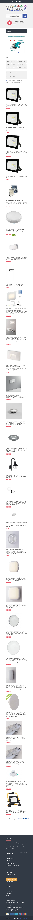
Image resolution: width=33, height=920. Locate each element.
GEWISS (8, 65)
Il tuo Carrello (15, 1)
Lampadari (14, 73)
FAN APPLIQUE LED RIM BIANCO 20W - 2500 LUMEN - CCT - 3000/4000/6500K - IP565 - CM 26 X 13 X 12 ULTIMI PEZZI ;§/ (16, 258)
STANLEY (9, 68)
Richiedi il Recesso (11, 879)
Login (20, 1)
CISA (15, 62)
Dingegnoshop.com (22, 918)
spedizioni (9, 872)
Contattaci (9, 893)
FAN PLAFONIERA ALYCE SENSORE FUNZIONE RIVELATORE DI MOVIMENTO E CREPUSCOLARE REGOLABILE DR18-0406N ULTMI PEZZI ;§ (16, 524)
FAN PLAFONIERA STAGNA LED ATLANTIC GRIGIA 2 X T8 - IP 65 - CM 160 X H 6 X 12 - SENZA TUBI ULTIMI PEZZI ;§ (16, 763)
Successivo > (25, 818)
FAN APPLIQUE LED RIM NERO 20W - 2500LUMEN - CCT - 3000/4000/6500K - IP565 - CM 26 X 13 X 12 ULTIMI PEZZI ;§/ (15, 284)
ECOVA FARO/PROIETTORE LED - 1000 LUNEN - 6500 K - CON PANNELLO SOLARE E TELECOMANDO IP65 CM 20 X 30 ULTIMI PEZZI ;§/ (16, 202)
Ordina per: (13, 80)
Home (7, 73)
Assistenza (9, 891)
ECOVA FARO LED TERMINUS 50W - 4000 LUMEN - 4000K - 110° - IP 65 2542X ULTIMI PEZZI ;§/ (16, 176)
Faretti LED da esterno (11, 77)
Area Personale (10, 858)
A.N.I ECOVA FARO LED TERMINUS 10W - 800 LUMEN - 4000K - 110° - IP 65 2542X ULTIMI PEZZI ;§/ (16, 105)
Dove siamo (9, 889)
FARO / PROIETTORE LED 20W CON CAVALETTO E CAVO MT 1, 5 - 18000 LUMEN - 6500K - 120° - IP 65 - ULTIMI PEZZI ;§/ (16, 811)
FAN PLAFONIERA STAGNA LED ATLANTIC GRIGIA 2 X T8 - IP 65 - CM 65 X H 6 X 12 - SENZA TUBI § (15, 739)
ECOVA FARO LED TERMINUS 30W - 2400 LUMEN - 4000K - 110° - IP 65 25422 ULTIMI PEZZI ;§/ (16, 152)
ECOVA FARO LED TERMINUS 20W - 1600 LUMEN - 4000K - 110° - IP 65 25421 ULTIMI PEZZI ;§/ (16, 129)
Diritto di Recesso (11, 874)
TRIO (19, 68)
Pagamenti (9, 870)
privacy (8, 877)
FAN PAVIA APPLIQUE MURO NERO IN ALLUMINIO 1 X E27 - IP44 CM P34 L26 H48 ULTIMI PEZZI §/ (16, 476)
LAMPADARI (22, 65)
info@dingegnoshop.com (15, 910)
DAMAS (20, 62)
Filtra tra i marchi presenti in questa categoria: (15, 83)
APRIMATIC (9, 62)
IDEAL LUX (15, 65)
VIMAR (24, 68)
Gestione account (11, 863)
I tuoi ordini (9, 861)
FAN (25, 62)
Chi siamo (9, 886)
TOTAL (14, 68)
